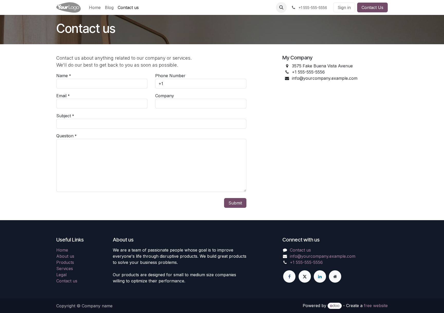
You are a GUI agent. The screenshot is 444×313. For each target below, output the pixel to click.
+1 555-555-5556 (306, 262)
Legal (61, 274)
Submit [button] (235, 202)
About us (65, 256)
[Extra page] (335, 276)
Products (65, 262)
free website (376, 305)
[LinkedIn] (320, 276)
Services (64, 268)
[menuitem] (95, 7)
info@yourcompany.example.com (322, 256)
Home (62, 250)
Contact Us (372, 7)
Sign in (344, 7)
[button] (281, 7)
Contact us (66, 280)
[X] (305, 276)
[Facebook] (289, 276)
